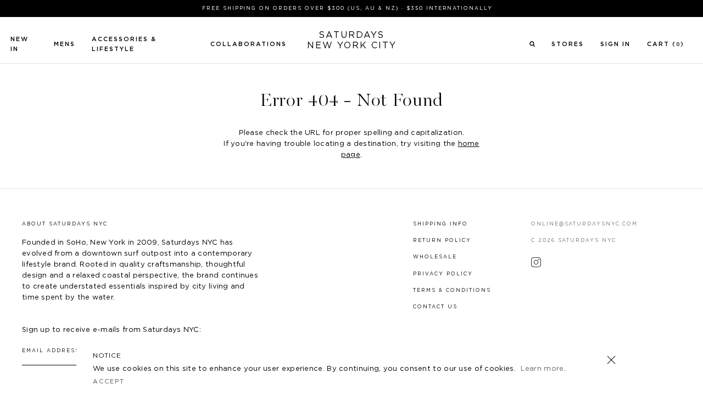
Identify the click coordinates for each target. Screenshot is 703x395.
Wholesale (435, 257)
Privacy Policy (443, 274)
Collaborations (248, 44)
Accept (109, 382)
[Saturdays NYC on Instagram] (536, 265)
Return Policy (442, 240)
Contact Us (435, 306)
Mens (64, 44)
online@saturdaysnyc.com (584, 224)
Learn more (542, 369)
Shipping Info (440, 224)
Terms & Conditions (452, 290)
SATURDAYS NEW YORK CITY (352, 40)
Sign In (615, 44)
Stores (567, 44)
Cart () (665, 44)
